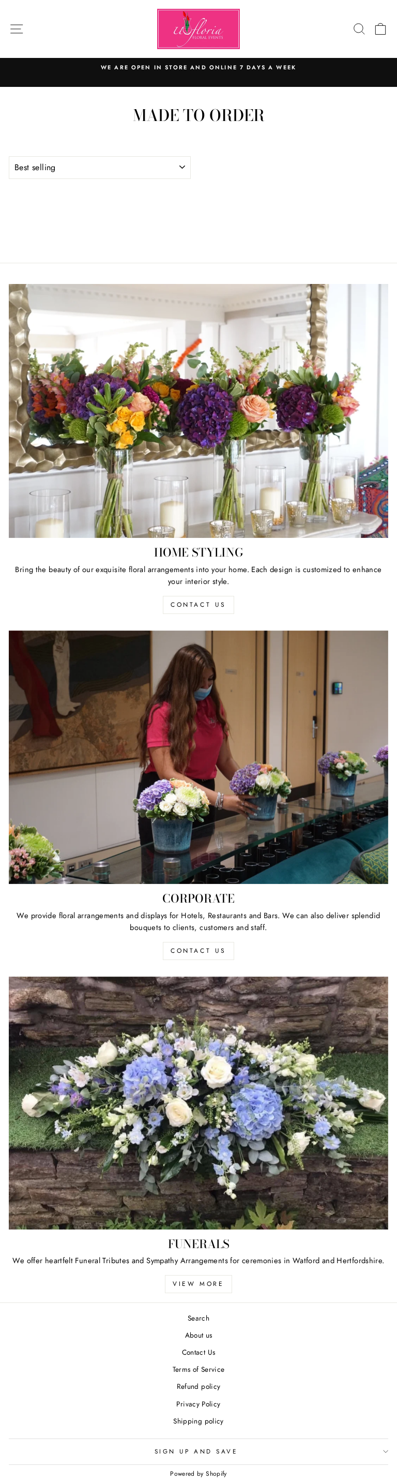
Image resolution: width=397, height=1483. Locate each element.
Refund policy (199, 1386)
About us (198, 1335)
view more (198, 1284)
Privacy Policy (198, 1404)
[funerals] (198, 1103)
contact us (198, 604)
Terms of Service (199, 1369)
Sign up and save (196, 1451)
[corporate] (198, 758)
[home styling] (198, 411)
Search (198, 1318)
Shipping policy (198, 1421)
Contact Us (199, 1352)
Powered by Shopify (198, 1473)
